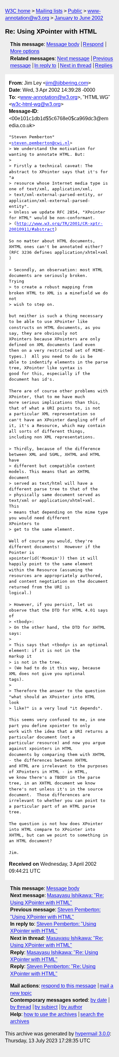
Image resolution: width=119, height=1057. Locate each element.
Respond (93, 44)
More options (24, 51)
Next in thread (75, 65)
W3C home (17, 11)
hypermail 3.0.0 (92, 1033)
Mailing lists (49, 11)
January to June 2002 (79, 18)
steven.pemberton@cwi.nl (40, 143)
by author (71, 1007)
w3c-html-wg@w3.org (36, 104)
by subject (46, 1007)
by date (98, 1000)
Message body (62, 44)
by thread (20, 1007)
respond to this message (68, 985)
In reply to (45, 65)
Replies (103, 65)
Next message (73, 58)
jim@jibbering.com (67, 83)
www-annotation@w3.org (48, 97)
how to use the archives (50, 1014)
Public (75, 11)
